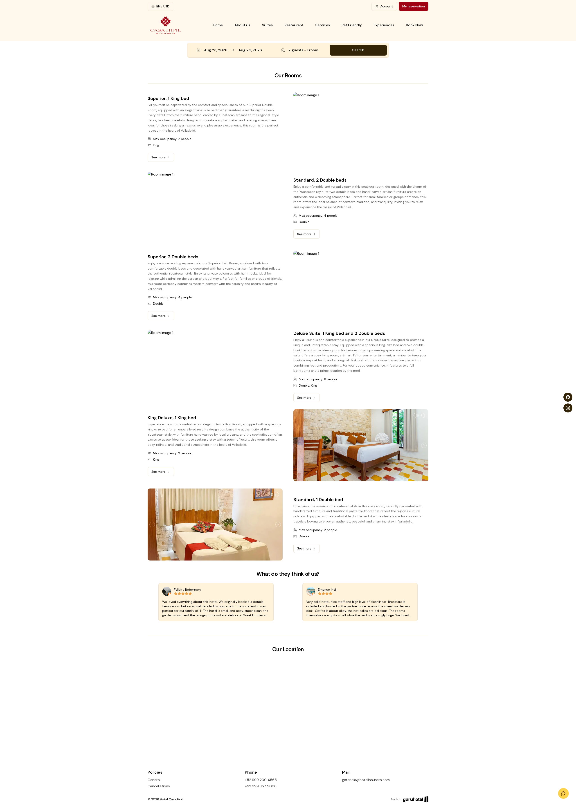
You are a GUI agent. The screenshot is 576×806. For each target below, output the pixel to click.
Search (358, 50)
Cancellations (159, 786)
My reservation (413, 6)
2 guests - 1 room (303, 50)
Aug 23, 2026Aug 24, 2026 (233, 50)
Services (322, 25)
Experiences (384, 25)
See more (162, 158)
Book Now (414, 25)
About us (242, 25)
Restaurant (294, 25)
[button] (288, 50)
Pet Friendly (352, 25)
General (154, 779)
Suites (267, 25)
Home (218, 25)
